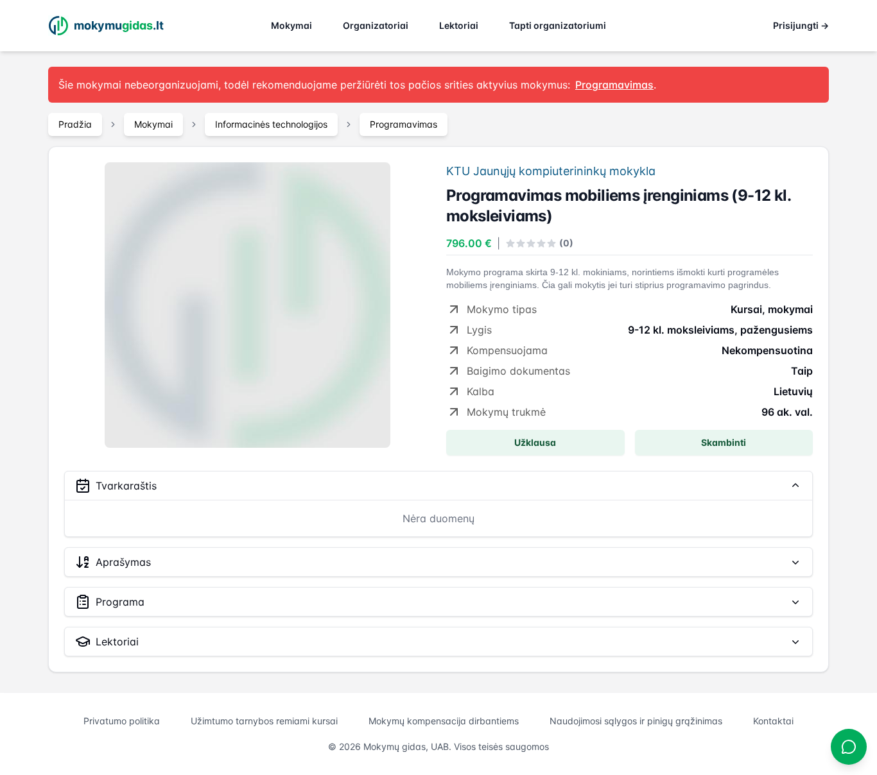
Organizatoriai (375, 25)
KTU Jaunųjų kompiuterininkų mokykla (551, 171)
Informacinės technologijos (271, 124)
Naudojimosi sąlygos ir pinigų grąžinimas (636, 720)
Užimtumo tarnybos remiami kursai (264, 720)
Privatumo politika (121, 720)
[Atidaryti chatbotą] (849, 747)
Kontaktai (773, 720)
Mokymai (291, 25)
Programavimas (403, 124)
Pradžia (75, 124)
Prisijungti (801, 25)
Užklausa (535, 442)
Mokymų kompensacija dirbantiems (444, 720)
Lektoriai (458, 25)
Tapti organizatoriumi (557, 25)
